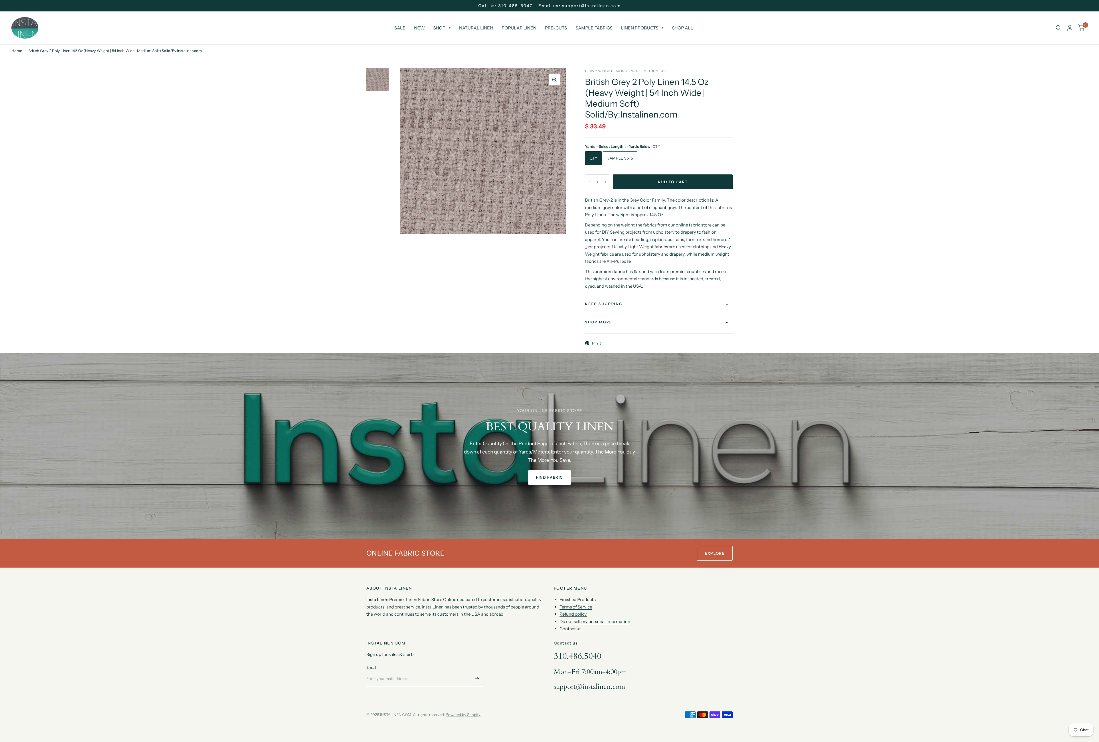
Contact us (570, 628)
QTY (593, 158)
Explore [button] (715, 553)
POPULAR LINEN (519, 28)
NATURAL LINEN (476, 28)
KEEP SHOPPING (603, 304)
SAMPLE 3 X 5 (620, 158)
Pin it (596, 343)
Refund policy (573, 614)
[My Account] (1069, 27)
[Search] (1058, 27)
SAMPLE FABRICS (594, 28)
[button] (549, 477)
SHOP (439, 28)
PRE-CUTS (556, 28)
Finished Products (578, 599)
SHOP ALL (682, 28)
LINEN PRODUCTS (639, 28)
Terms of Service (576, 607)
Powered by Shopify (463, 714)
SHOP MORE (598, 322)
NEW (419, 28)
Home (16, 50)
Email (371, 667)
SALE (400, 28)
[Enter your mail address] (477, 678)
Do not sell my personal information (595, 621)
